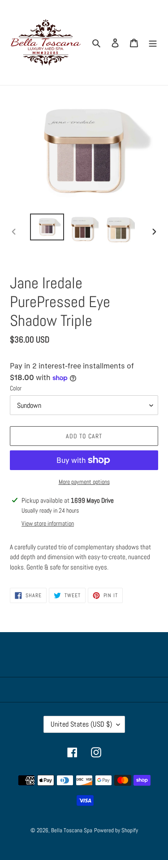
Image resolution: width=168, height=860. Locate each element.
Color (16, 388)
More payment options (84, 482)
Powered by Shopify (116, 830)
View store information (48, 523)
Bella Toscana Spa (71, 830)
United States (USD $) (81, 724)
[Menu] (152, 42)
